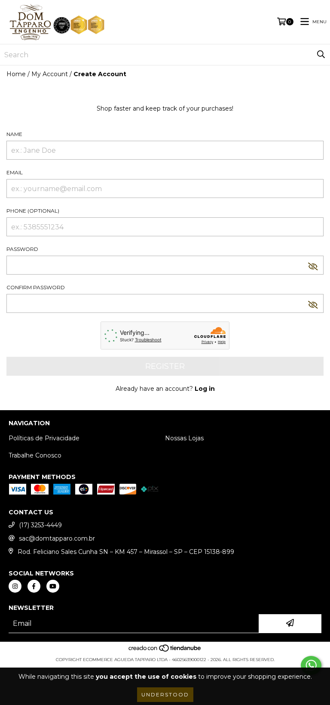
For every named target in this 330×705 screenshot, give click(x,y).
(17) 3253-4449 (40, 525)
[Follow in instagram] (15, 586)
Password (22, 249)
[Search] (321, 54)
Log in (205, 389)
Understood (165, 694)
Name (14, 134)
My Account (49, 74)
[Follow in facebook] (34, 586)
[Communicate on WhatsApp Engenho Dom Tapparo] (311, 665)
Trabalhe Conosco (35, 455)
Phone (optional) (32, 210)
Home (16, 74)
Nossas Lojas (184, 438)
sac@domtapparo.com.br (57, 538)
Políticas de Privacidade (44, 438)
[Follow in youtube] (52, 586)
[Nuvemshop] (165, 651)
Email (14, 172)
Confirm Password (35, 287)
